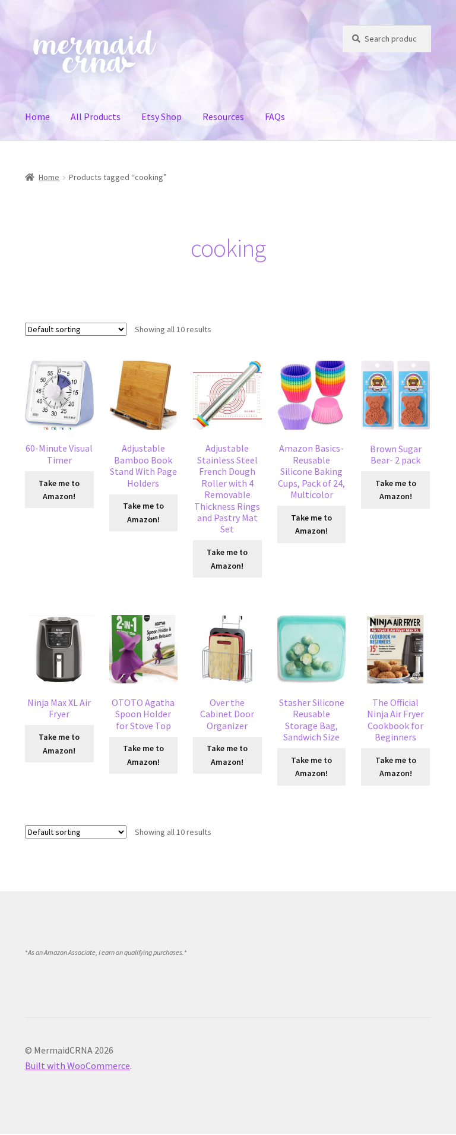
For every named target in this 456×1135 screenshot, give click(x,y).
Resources (223, 116)
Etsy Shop (161, 116)
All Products (96, 116)
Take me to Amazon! (59, 490)
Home (37, 116)
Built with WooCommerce (77, 1065)
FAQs (275, 116)
